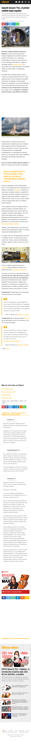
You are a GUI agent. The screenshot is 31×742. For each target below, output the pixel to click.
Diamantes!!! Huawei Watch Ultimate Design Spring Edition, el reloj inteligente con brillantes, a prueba (20, 701)
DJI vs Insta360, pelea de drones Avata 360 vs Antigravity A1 (20, 686)
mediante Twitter (18, 64)
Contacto (11, 730)
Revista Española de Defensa (10, 224)
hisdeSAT (17, 190)
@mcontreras (15, 21)
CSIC (7, 348)
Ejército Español (14, 401)
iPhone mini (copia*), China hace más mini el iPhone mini (20, 693)
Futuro (3, 401)
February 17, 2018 (23, 314)
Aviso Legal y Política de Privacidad (15, 731)
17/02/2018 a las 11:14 (11, 480)
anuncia (27, 318)
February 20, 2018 (23, 345)
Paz (25, 401)
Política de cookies (23, 732)
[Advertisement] (16, 105)
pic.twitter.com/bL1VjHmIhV (12, 341)
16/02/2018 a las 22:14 (11, 421)
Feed (5, 730)
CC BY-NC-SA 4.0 (16, 735)
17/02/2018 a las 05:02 (11, 452)
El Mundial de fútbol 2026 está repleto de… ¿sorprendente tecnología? (19, 715)
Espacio (21, 401)
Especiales (22, 730)
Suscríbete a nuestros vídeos (13, 592)
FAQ (16, 730)
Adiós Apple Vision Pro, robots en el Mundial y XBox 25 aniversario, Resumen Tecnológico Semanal (20, 708)
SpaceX (18, 137)
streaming (4, 267)
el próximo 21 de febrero (19, 269)
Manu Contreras (6, 21)
